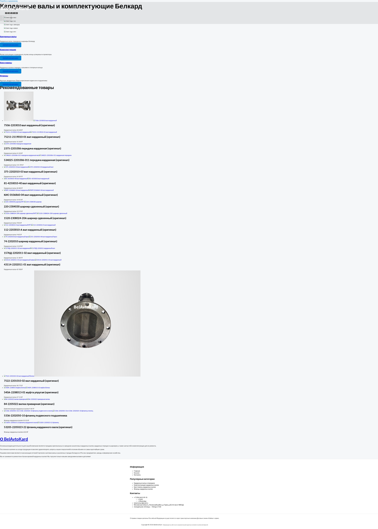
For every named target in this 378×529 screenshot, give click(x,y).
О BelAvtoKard (14, 439)
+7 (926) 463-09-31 (140, 497)
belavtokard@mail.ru (141, 503)
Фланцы (4, 75)
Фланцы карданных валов (143, 489)
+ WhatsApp (142, 501)
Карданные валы (8, 36)
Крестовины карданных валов (145, 487)
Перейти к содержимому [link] (9, 1)
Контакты (8, 20)
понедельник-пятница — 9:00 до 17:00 (147, 507)
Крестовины (6, 62)
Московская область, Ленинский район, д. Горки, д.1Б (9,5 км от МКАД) (159, 505)
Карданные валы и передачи (144, 483)
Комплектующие (8, 49)
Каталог (7, 18)
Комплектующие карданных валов (146, 485)
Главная (7, 16)
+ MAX (140, 499)
